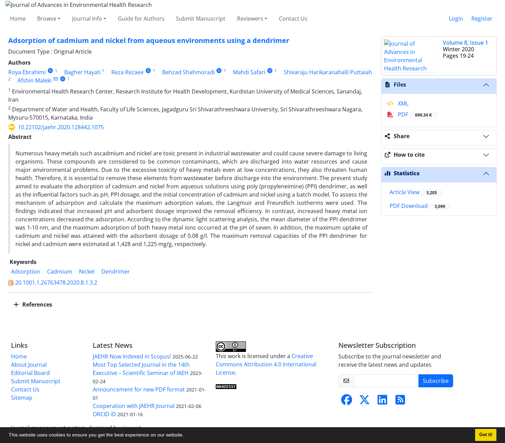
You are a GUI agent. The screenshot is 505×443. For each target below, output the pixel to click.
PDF (414, 114)
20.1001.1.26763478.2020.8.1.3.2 (56, 282)
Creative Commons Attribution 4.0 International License (266, 364)
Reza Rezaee (127, 72)
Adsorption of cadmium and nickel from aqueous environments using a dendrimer (148, 40)
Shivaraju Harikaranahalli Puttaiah (328, 72)
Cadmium (59, 271)
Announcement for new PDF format (139, 389)
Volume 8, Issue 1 (465, 42)
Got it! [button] (485, 434)
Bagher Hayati (82, 72)
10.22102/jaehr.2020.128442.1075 (61, 127)
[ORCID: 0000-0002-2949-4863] (50, 71)
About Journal (29, 364)
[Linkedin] (382, 402)
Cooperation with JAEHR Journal (134, 406)
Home (18, 18)
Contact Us (293, 18)
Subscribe (436, 381)
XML (402, 103)
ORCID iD (104, 414)
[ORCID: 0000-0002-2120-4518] (219, 71)
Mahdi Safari (249, 72)
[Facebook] (346, 402)
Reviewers (250, 18)
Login (456, 18)
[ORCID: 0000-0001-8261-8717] (62, 79)
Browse (46, 18)
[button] (186, 436)
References (36, 304)
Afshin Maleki (35, 80)
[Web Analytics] (226, 386)
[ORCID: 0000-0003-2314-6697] (148, 71)
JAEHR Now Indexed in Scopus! (132, 356)
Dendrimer (115, 271)
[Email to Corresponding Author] (55, 79)
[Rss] (400, 402)
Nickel (86, 271)
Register (482, 18)
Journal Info (87, 18)
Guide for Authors (141, 18)
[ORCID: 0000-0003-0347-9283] (270, 71)
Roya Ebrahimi (27, 72)
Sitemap (21, 397)
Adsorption (25, 271)
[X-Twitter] (364, 402)
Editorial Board (30, 373)
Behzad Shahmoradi (188, 72)
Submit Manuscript (200, 18)
